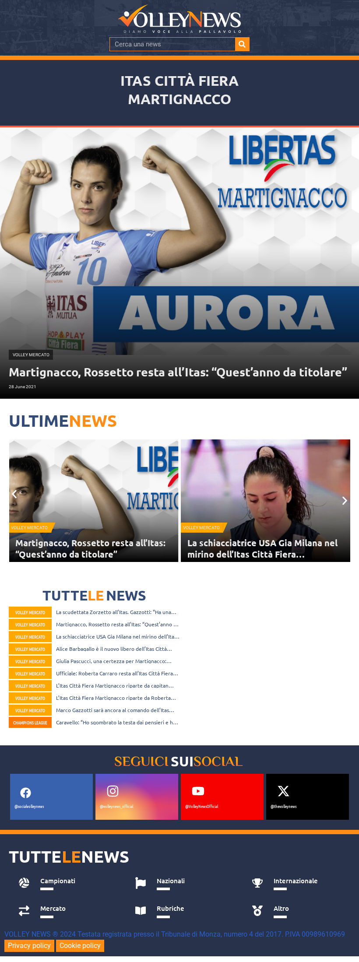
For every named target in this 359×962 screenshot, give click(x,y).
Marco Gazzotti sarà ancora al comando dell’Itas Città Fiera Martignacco (112, 710)
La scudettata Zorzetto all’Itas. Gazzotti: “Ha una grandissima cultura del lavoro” (113, 611)
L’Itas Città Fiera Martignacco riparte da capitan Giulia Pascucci (112, 685)
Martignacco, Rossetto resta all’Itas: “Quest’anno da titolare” (117, 624)
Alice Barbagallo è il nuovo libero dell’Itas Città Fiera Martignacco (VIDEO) (256, 554)
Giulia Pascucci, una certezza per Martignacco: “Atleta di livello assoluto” (111, 661)
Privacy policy (29, 945)
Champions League (30, 722)
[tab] (67, 883)
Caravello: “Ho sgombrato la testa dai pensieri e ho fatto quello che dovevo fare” (116, 722)
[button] (14, 494)
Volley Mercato (29, 527)
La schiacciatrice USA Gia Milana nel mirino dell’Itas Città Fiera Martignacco (90, 554)
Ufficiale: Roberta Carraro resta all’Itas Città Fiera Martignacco (114, 673)
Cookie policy (80, 945)
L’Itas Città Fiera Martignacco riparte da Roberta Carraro (113, 697)
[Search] (242, 44)
